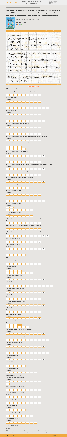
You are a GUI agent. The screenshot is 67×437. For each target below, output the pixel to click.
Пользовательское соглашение (52, 1)
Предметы (31, 1)
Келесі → (58, 30)
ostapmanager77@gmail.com (56, 435)
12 (51, 285)
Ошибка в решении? (33, 86)
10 (39, 95)
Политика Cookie (49, 3)
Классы (24, 1)
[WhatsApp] (21, 24)
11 (47, 108)
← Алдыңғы (9, 30)
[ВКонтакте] (16, 24)
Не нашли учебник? (31, 3)
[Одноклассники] (17, 24)
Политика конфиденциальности (52, 2)
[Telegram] (19, 24)
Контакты (38, 1)
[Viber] (20, 24)
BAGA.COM (11, 2)
